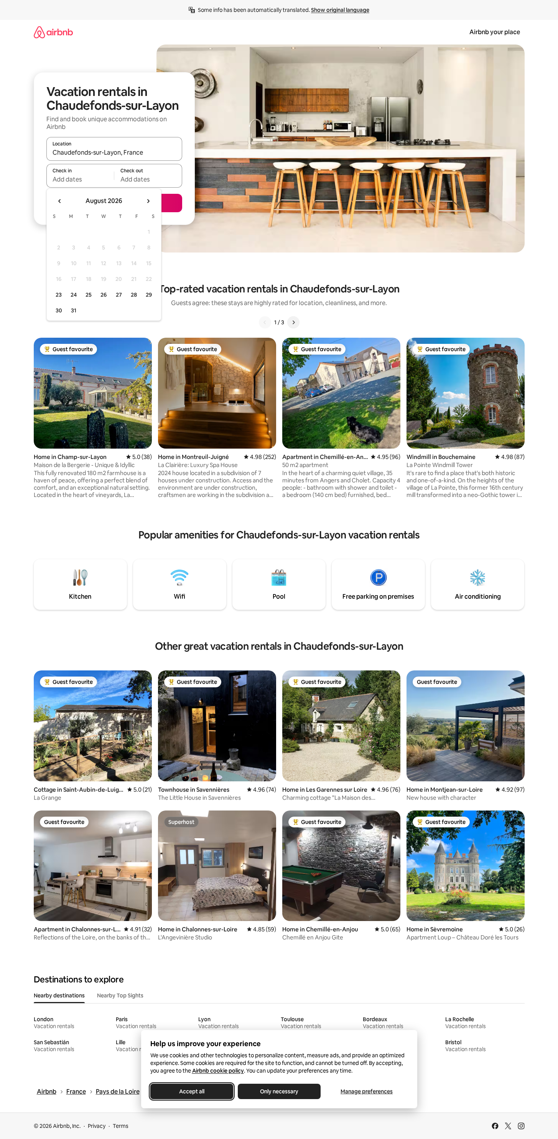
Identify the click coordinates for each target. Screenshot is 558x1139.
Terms (120, 1125)
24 (74, 294)
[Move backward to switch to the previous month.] (60, 201)
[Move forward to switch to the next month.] (148, 201)
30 (59, 310)
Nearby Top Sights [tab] (120, 995)
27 (119, 294)
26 (103, 294)
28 (134, 294)
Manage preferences (367, 1091)
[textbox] (80, 179)
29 (149, 294)
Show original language (340, 10)
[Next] (293, 322)
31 (73, 310)
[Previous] (265, 322)
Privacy (96, 1125)
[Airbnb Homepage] (53, 32)
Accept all (191, 1091)
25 (89, 294)
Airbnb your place (494, 32)
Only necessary (279, 1091)
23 (59, 294)
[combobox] (114, 152)
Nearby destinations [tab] (59, 995)
